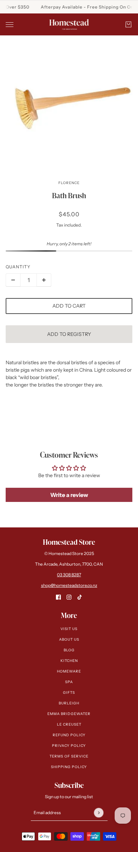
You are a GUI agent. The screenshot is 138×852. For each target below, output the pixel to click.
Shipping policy (69, 767)
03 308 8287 (69, 574)
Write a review (69, 494)
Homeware (69, 671)
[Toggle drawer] (9, 24)
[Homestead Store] (69, 24)
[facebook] (58, 597)
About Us (69, 639)
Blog (69, 650)
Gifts (69, 692)
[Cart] (128, 24)
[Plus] (43, 280)
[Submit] (98, 812)
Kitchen (69, 660)
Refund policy (69, 735)
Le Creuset (69, 724)
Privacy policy (69, 745)
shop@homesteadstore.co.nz (69, 585)
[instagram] (69, 597)
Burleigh (69, 703)
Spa (69, 682)
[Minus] (13, 280)
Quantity (18, 266)
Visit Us (69, 629)
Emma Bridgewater (69, 713)
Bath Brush (69, 195)
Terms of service (69, 756)
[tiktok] (79, 597)
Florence (69, 183)
